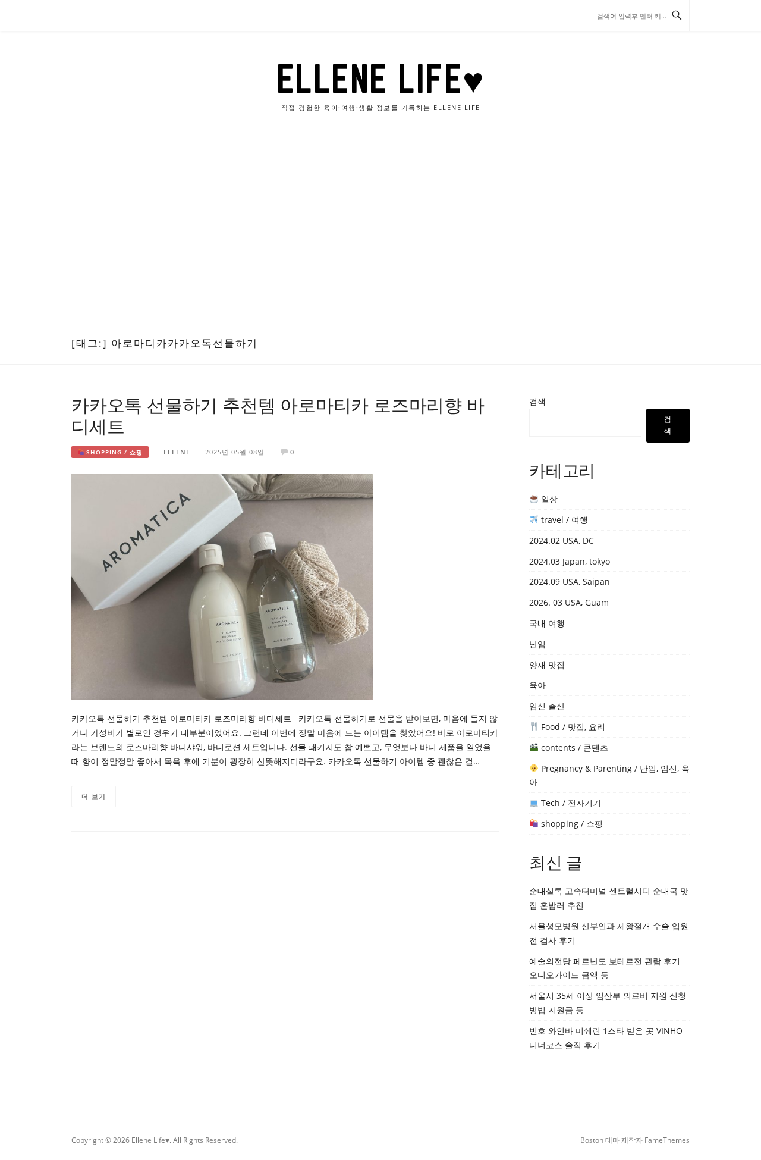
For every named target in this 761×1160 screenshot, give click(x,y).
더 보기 (93, 796)
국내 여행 (547, 623)
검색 (537, 401)
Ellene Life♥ (380, 78)
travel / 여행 (563, 519)
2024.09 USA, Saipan (569, 581)
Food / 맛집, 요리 (572, 726)
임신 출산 (547, 705)
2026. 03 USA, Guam (569, 602)
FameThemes (667, 1140)
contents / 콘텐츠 (573, 747)
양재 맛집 (547, 664)
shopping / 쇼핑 (113, 452)
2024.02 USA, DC (561, 540)
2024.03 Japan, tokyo (569, 561)
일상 (548, 498)
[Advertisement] (380, 232)
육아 (537, 685)
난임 (537, 644)
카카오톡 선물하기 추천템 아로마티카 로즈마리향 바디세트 (278, 415)
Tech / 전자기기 (570, 802)
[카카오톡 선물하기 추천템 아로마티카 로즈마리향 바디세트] (222, 585)
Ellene (176, 451)
